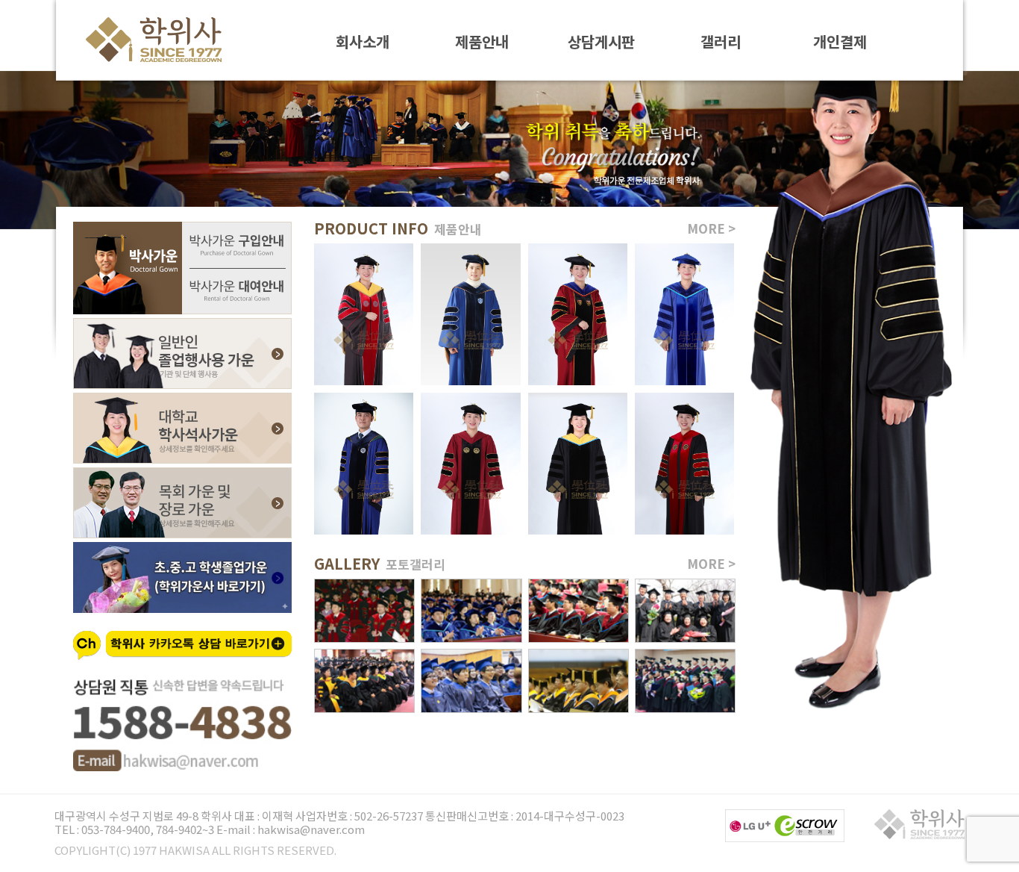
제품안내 (482, 41)
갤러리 (720, 41)
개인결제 (840, 41)
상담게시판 (601, 41)
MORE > (711, 228)
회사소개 (362, 41)
